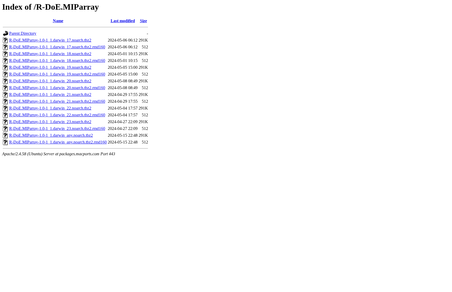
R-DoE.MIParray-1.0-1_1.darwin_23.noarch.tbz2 (50, 121)
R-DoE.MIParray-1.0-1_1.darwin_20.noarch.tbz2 (50, 81)
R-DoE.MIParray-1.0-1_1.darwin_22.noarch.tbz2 (50, 108)
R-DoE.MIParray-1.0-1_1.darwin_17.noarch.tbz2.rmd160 (57, 47)
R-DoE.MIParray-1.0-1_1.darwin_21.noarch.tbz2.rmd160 (57, 101)
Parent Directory (22, 33)
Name (58, 21)
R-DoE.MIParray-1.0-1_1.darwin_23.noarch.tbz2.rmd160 (57, 128)
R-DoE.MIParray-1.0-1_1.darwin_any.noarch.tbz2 (51, 135)
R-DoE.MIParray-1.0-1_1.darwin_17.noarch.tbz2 (50, 40)
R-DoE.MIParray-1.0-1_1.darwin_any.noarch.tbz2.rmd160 (58, 142)
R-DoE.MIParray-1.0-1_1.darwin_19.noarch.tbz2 (50, 67)
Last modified (123, 21)
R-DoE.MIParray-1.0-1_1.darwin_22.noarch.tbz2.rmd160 (57, 115)
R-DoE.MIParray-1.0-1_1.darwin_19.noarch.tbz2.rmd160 (57, 74)
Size (143, 21)
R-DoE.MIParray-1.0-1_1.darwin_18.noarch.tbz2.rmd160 (57, 60)
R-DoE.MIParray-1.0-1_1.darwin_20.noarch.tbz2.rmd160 (57, 87)
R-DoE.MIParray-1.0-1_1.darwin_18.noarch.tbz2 (50, 53)
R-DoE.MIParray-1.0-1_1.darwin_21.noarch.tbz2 (50, 94)
